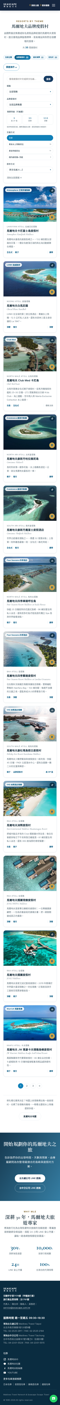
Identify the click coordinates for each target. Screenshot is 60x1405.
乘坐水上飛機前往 (30, 144)
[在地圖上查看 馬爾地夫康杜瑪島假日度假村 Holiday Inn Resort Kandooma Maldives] (52, 737)
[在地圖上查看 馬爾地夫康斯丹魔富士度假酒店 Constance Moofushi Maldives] (52, 516)
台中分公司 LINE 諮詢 (30, 1188)
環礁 (9, 86)
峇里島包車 (20, 1384)
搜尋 (48, 79)
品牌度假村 (22, 57)
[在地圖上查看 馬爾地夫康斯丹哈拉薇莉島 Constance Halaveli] (52, 445)
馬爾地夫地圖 (30, 1116)
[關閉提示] (57, 1384)
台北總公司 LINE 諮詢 (30, 1178)
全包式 (52, 57)
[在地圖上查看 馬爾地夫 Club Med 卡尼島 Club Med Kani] (52, 367)
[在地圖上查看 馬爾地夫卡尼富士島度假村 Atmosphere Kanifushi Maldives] (52, 217)
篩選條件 (10, 67)
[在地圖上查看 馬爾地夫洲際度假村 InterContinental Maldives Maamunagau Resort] (52, 811)
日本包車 (7, 1384)
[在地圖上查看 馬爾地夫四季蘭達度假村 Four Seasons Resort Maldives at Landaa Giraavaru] (52, 662)
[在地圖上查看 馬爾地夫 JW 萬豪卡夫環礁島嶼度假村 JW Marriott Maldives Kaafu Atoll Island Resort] (52, 1036)
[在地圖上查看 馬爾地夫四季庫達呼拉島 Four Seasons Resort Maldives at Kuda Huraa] (52, 587)
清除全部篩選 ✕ (14, 177)
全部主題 (8, 57)
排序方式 (11, 164)
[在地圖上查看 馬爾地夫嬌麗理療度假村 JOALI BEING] (52, 886)
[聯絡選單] (53, 1398)
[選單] (54, 5)
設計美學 (38, 57)
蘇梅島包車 (33, 1384)
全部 (11, 138)
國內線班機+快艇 (30, 157)
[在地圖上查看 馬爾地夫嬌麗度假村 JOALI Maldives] (52, 961)
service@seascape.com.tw (16, 1307)
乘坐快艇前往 (30, 151)
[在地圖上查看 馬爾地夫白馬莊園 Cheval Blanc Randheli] (52, 292)
